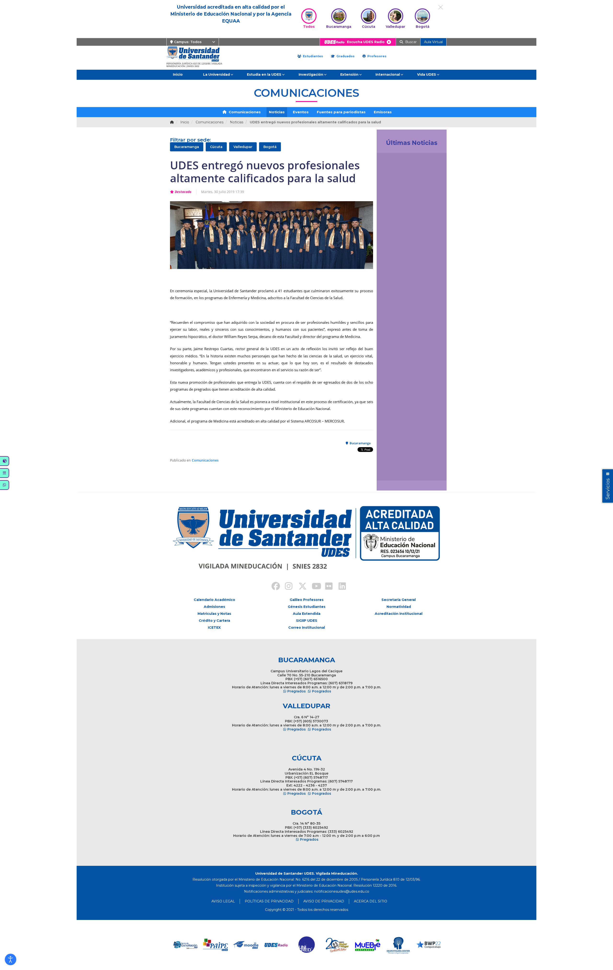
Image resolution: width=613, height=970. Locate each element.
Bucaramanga (186, 147)
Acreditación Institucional (398, 613)
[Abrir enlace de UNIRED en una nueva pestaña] (304, 945)
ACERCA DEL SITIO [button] (370, 901)
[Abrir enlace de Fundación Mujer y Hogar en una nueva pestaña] (334, 945)
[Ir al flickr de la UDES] (326, 587)
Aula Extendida (306, 613)
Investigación (311, 74)
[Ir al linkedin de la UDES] (340, 587)
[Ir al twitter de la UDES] (300, 587)
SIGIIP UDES (306, 620)
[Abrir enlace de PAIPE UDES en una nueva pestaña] (213, 945)
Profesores (376, 56)
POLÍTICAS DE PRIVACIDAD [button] (269, 901)
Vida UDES (426, 74)
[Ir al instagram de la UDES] (286, 587)
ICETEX (214, 627)
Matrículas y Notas (214, 613)
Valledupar (242, 147)
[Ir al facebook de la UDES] (273, 587)
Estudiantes (312, 56)
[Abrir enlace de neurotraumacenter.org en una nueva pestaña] (395, 945)
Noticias (277, 112)
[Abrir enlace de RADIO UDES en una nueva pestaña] (274, 945)
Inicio (178, 74)
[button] (10, 959)
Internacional (387, 74)
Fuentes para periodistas (341, 112)
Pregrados (296, 691)
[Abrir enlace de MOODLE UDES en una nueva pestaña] (243, 945)
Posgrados (321, 691)
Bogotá (270, 147)
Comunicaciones (244, 112)
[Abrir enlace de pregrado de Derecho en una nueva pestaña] (182, 945)
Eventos (301, 112)
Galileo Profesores (307, 599)
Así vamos (394, 471)
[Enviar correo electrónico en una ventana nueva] (341, 891)
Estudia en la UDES (264, 74)
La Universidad (216, 74)
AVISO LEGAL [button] (223, 901)
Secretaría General (398, 599)
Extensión (349, 74)
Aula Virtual (433, 42)
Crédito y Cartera (214, 620)
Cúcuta (216, 147)
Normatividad (398, 606)
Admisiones (214, 606)
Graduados (345, 56)
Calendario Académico (214, 599)
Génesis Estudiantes (306, 606)
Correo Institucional (306, 627)
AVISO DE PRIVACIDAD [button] (323, 901)
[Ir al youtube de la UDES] (313, 587)
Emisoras (383, 112)
